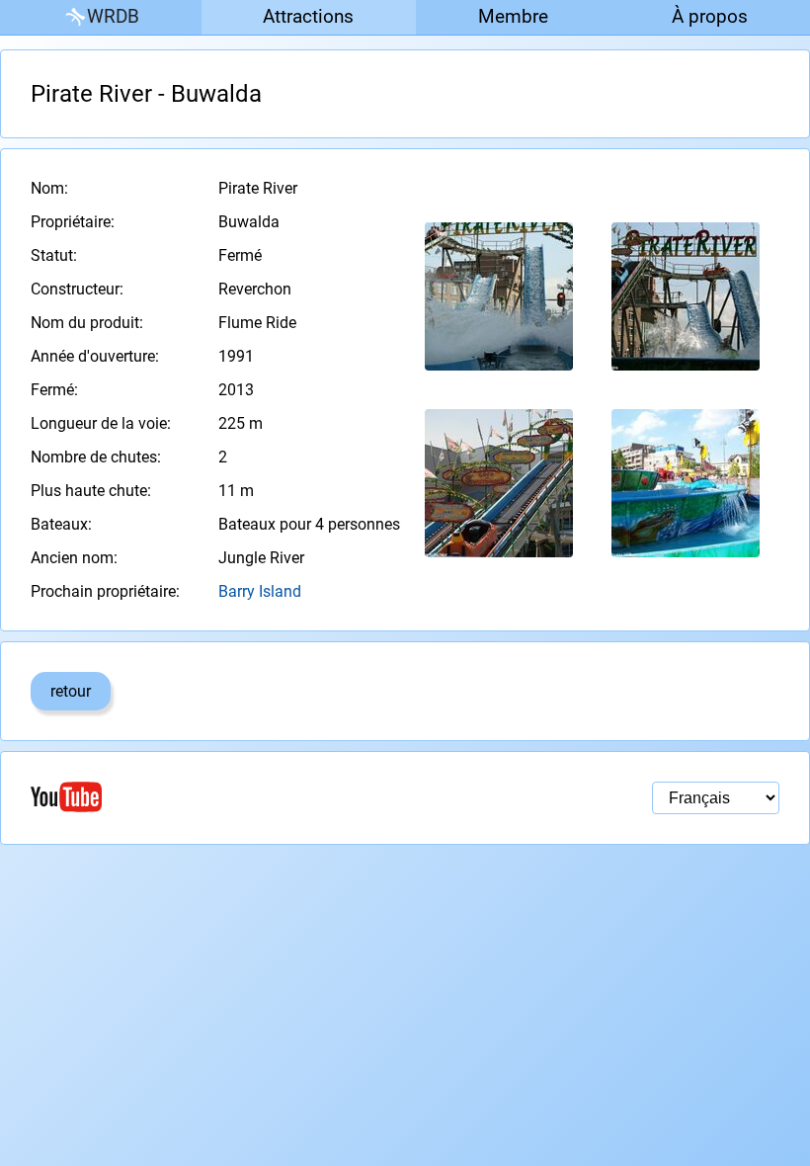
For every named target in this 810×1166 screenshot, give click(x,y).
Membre (513, 16)
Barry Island (259, 591)
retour (70, 691)
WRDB (113, 16)
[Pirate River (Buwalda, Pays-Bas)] (499, 296)
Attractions (308, 16)
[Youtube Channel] (218, 797)
